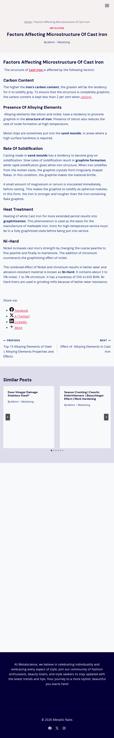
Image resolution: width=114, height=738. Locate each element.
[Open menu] (107, 5)
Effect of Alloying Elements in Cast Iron (85, 346)
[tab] (51, 450)
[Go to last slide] (8, 417)
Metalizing (57, 28)
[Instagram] (64, 728)
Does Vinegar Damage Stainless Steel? (23, 393)
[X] (57, 728)
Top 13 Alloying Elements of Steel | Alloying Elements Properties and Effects (28, 348)
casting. (86, 97)
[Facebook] (50, 728)
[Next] (106, 417)
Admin (51, 42)
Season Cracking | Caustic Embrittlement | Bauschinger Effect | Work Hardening (84, 395)
